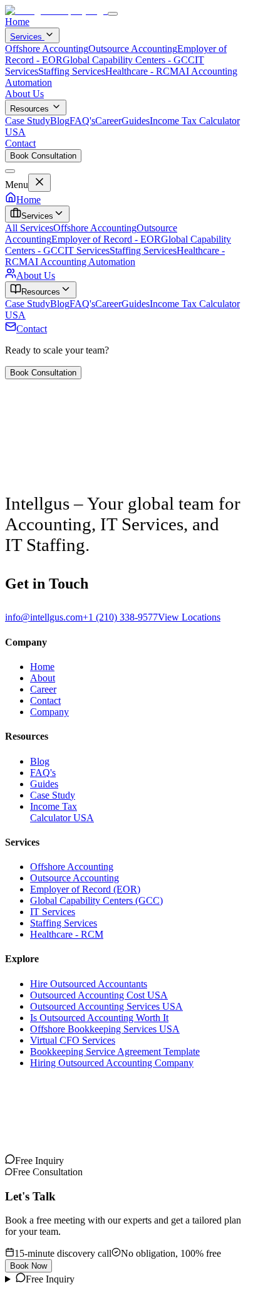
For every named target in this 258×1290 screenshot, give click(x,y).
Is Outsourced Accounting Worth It (99, 1017)
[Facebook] (50, 1160)
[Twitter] (40, 1160)
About (42, 678)
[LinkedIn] (30, 1160)
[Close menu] (10, 171)
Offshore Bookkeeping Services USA (105, 1029)
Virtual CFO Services (72, 1040)
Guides (135, 120)
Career (108, 120)
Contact (20, 143)
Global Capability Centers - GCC (129, 60)
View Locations (189, 617)
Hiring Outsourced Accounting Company (112, 1062)
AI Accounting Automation (81, 261)
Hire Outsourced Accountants (88, 983)
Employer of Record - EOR (106, 239)
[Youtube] (20, 1160)
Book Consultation (43, 155)
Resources (29, 108)
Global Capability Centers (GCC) (96, 900)
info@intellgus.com (44, 617)
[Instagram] (10, 1160)
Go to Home (29, 481)
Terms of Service (98, 1123)
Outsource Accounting (132, 48)
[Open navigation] (113, 14)
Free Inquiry (50, 1279)
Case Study (27, 120)
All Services (29, 228)
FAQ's (82, 120)
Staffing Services (71, 71)
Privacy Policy (34, 1123)
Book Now (28, 1266)
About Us (24, 93)
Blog (60, 120)
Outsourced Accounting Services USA (106, 1006)
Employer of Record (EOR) (85, 889)
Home (17, 21)
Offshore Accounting (46, 48)
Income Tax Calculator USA (62, 812)
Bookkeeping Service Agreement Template (115, 1051)
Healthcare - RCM (141, 71)
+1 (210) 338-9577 (120, 617)
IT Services (87, 250)
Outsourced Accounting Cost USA (99, 995)
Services (27, 36)
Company (49, 711)
